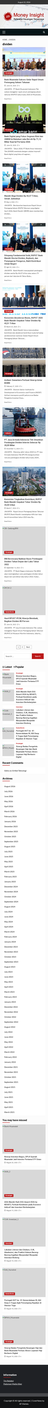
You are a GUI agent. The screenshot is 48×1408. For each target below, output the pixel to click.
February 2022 (10, 1057)
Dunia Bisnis (9, 612)
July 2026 (8, 791)
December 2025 (11, 826)
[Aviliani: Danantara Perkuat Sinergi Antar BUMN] (24, 362)
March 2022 (9, 1052)
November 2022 (11, 1012)
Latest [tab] (8, 666)
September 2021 (11, 1082)
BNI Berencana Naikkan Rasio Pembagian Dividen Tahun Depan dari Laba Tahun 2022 (23, 562)
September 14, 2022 (13, 568)
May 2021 (8, 1102)
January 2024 (10, 942)
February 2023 (10, 997)
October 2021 (10, 1077)
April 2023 (8, 987)
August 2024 (9, 907)
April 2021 (8, 1107)
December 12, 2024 (13, 449)
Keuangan (8, 73)
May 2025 (8, 861)
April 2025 (8, 866)
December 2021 (11, 1067)
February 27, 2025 (12, 386)
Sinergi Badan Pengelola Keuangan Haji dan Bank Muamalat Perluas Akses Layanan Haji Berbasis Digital (26, 751)
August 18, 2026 (12, 1261)
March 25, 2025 (11, 327)
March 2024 (9, 932)
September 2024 (11, 901)
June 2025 (8, 856)
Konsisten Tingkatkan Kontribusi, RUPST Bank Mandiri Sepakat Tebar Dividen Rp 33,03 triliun (23, 502)
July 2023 (8, 972)
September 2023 (11, 962)
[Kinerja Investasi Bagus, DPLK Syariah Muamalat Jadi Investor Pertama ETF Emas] (8, 675)
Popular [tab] (19, 666)
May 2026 (8, 801)
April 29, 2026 (11, 267)
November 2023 (11, 952)
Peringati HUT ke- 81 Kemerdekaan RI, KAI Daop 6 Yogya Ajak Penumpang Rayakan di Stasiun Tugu (22, 1303)
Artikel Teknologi (19, 771)
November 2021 (11, 1072)
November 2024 (11, 891)
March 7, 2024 (11, 508)
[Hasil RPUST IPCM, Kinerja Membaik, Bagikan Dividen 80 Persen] (24, 600)
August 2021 (9, 1087)
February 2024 (10, 937)
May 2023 (8, 982)
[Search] (44, 32)
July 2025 (8, 851)
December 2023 (11, 947)
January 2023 (10, 1002)
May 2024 (8, 922)
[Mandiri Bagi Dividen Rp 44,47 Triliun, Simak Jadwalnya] (24, 178)
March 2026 (9, 811)
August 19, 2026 (12, 1210)
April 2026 (8, 806)
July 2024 (8, 912)
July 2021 (8, 1092)
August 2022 (9, 1027)
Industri (8, 433)
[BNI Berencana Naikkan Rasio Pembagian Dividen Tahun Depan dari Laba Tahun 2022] (24, 541)
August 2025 (9, 846)
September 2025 (11, 841)
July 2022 (8, 1032)
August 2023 (9, 967)
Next (28, 647)
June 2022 (8, 1037)
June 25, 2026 (11, 86)
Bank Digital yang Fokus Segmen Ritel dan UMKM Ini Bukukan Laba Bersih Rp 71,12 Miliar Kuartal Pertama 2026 (23, 139)
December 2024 (11, 886)
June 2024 (8, 917)
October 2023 (10, 957)
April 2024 (8, 927)
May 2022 (8, 1042)
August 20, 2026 (12, 1163)
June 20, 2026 (11, 145)
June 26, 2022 (11, 624)
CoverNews (37, 1400)
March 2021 (9, 1112)
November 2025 (11, 831)
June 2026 (8, 796)
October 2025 (10, 836)
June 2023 (8, 977)
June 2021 (8, 1097)
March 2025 (9, 871)
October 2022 (10, 1017)
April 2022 (8, 1047)
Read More (7, 99)
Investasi (19, 707)
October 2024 (10, 896)
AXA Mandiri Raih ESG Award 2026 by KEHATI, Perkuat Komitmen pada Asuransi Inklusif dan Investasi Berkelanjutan (26, 697)
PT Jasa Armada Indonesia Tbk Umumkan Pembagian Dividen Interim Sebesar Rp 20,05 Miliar (23, 443)
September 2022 (11, 1022)
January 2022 (10, 1062)
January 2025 (10, 881)
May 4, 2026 (10, 202)
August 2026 (9, 786)
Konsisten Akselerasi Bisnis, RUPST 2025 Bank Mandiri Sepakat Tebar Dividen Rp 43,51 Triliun (23, 321)
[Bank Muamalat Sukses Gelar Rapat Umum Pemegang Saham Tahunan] (24, 61)
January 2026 (10, 821)
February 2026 (10, 816)
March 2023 (9, 992)
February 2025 (10, 876)
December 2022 (11, 1007)
